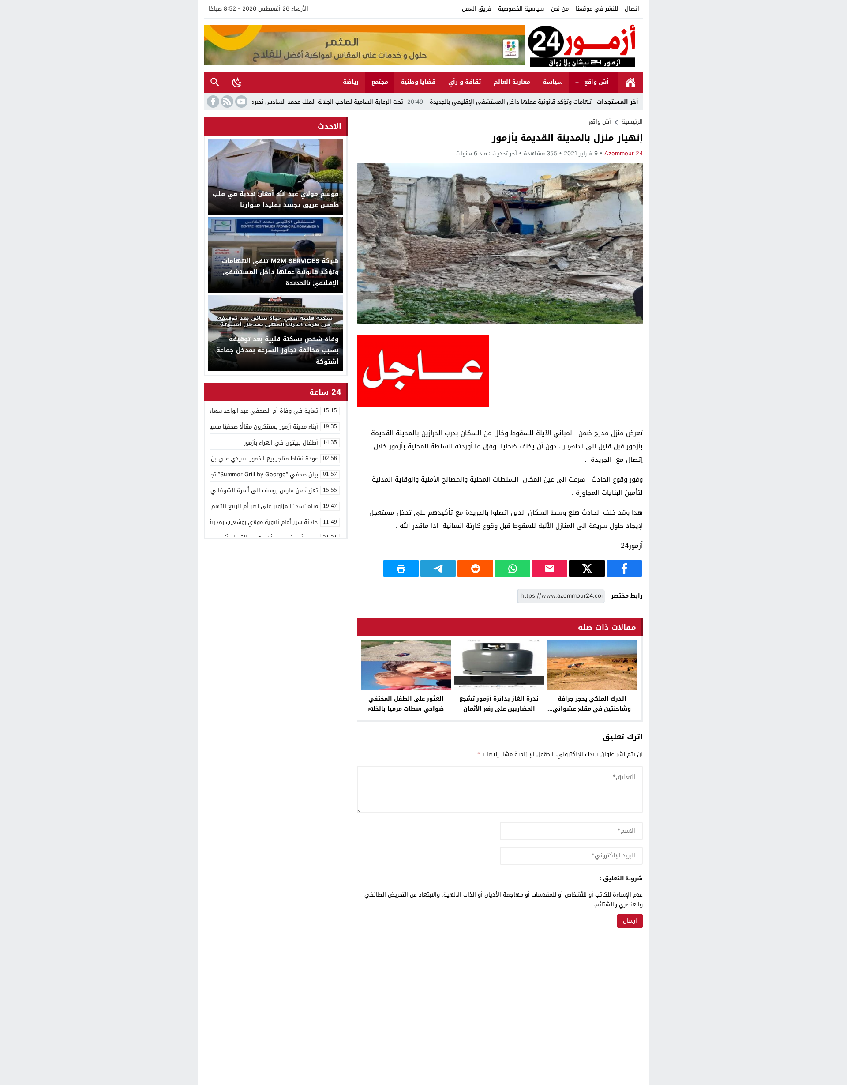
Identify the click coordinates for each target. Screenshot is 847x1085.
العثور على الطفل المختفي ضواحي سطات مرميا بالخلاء (406, 703)
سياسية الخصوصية (521, 8)
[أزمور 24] (584, 45)
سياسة (553, 81)
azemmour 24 (623, 153)
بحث (214, 82)
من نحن (560, 8)
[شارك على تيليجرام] (438, 568)
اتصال (632, 8)
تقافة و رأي (464, 81)
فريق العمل (476, 8)
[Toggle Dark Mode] (236, 82)
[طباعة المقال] (401, 568)
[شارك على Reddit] (475, 568)
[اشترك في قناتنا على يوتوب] (240, 101)
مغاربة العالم (512, 81)
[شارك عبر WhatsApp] (512, 568)
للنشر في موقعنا (597, 8)
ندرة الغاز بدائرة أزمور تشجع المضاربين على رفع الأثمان (499, 703)
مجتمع (379, 81)
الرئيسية (630, 82)
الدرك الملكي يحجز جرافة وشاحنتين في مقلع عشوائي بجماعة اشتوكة (592, 708)
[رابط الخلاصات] (226, 101)
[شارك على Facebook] (624, 568)
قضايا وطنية (418, 81)
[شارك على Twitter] (586, 568)
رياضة (351, 81)
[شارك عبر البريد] (549, 568)
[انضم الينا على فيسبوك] (212, 101)
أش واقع (596, 81)
